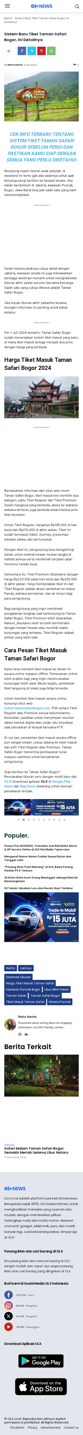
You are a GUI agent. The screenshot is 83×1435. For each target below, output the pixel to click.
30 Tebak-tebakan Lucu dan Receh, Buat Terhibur (38, 888)
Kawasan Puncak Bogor (23, 989)
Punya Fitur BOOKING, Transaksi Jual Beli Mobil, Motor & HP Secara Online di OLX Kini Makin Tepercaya (40, 847)
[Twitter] (31, 51)
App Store (27, 786)
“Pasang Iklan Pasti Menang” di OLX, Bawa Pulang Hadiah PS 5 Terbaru (38, 868)
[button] (18, 820)
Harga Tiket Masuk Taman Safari (30, 983)
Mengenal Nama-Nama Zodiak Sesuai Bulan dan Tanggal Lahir (37, 858)
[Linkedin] (26, 1033)
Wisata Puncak (60, 1002)
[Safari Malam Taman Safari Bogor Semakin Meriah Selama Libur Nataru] (41, 1098)
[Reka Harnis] (10, 1025)
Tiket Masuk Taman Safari (25, 1002)
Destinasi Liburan (18, 977)
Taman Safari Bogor (45, 996)
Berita (8, 18)
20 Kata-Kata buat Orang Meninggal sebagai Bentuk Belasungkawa (41, 879)
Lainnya (25, 968)
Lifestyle (9, 1145)
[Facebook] (22, 51)
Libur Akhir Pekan (56, 989)
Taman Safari (16, 996)
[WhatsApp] (51, 51)
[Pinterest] (41, 51)
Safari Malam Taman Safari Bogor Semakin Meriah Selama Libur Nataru (36, 1150)
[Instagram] (19, 1033)
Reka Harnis (15, 64)
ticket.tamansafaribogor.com (27, 708)
